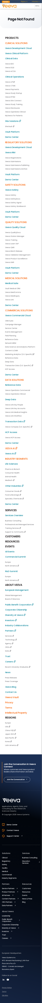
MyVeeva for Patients (14, 115)
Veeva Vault (12, 697)
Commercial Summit (15, 556)
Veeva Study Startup (13, 93)
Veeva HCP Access (12, 437)
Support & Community (14, 532)
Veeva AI (9, 453)
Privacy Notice (7, 988)
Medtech (9, 480)
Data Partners (7, 905)
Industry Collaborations (16, 625)
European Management (17, 590)
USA (7, 726)
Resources (26, 892)
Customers (26, 888)
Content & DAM (11, 350)
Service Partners (8, 888)
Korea (7, 741)
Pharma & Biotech (12, 469)
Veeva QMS (9, 247)
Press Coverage (11, 681)
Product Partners (8, 892)
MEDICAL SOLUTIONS (16, 278)
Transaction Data (14, 421)
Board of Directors (12, 599)
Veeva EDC (9, 64)
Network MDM (10, 343)
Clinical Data (11, 58)
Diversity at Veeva (14, 615)
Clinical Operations (14, 76)
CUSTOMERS (12, 536)
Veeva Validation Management (17, 255)
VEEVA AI (10, 448)
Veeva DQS (9, 67)
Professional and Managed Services (19, 524)
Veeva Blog (10, 686)
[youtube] (7, 980)
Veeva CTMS (10, 86)
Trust (7, 656)
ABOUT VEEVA (13, 585)
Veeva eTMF (10, 82)
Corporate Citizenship (16, 609)
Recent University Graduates (17, 667)
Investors (10, 620)
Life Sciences (11, 463)
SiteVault (9, 126)
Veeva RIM (10, 152)
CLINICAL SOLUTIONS (16, 43)
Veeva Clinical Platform (16, 53)
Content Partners (8, 899)
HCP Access (10, 369)
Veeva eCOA (10, 71)
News (7, 672)
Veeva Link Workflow (13, 416)
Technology (10, 640)
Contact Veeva (13, 830)
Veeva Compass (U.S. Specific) (18, 427)
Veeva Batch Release (13, 251)
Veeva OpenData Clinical (15, 112)
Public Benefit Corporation (18, 604)
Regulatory (6, 861)
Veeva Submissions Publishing (17, 165)
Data (7, 651)
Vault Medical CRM (12, 288)
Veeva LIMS (9, 262)
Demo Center (12, 137)
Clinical (4, 858)
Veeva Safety (11, 189)
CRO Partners (7, 902)
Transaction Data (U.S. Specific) (18, 365)
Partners (9, 630)
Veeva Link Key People (14, 405)
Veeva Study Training (13, 104)
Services (8, 636)
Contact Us (11, 692)
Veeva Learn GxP (12, 243)
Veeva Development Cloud (18, 48)
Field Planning (10, 335)
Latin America (11, 745)
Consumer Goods (12, 491)
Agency (8, 643)
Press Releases (11, 678)
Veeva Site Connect (13, 100)
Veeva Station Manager (14, 236)
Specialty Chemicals (13, 498)
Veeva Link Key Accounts (15, 408)
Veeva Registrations (13, 158)
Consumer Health (12, 473)
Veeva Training (11, 240)
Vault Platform (12, 131)
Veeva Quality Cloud (15, 227)
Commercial (7, 874)
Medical (5, 871)
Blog (23, 902)
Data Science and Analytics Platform (20, 347)
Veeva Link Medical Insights (16, 412)
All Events (9, 551)
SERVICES (11, 510)
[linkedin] (4, 980)
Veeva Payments (12, 89)
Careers (9, 661)
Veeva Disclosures (12, 108)
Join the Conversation (16, 779)
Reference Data (11, 339)
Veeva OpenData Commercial (17, 390)
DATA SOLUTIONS (14, 380)
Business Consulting (13, 521)
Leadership (6, 916)
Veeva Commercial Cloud (18, 315)
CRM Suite (9, 321)
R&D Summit (11, 571)
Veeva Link (9, 300)
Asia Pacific (10, 738)
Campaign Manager (13, 324)
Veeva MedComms (13, 292)
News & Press (27, 899)
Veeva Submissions (13, 161)
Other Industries (13, 485)
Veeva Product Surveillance (16, 258)
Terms (8, 707)
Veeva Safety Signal (13, 202)
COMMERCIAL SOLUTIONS (19, 310)
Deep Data (9, 362)
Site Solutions (12, 121)
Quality (4, 868)
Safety (4, 864)
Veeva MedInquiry (12, 296)
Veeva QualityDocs (13, 232)
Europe (8, 562)
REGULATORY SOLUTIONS (18, 142)
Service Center (11, 328)
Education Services (26, 862)
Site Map (5, 995)
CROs (7, 647)
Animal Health (10, 476)
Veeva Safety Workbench (15, 206)
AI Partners (6, 895)
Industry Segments (9, 878)
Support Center (13, 836)
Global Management (13, 595)
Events (24, 895)
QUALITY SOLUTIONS (16, 222)
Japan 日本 (9, 734)
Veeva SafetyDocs (12, 199)
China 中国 (9, 730)
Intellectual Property (16, 712)
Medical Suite (11, 283)
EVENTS (9, 546)
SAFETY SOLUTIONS (15, 184)
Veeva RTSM (10, 97)
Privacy (9, 702)
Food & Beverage (12, 495)
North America (11, 566)
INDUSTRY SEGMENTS (16, 458)
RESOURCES (12, 541)
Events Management (13, 332)
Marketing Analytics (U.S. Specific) (19, 354)
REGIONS (10, 717)
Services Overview (14, 515)
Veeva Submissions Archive (16, 169)
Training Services (12, 528)
